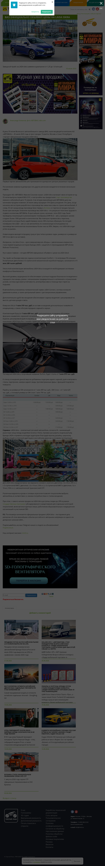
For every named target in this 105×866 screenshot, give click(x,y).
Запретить (35, 12)
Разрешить (46, 12)
